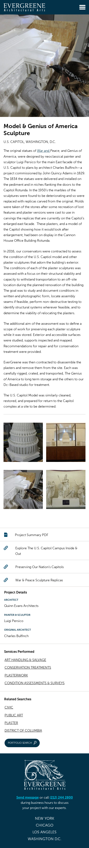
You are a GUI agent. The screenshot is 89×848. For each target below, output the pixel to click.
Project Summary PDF (31, 535)
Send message (27, 797)
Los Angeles (44, 832)
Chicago (44, 825)
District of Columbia (23, 730)
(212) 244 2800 (61, 797)
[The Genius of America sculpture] (65, 490)
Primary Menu (82, 7)
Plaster (11, 723)
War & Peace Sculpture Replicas (39, 580)
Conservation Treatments (28, 667)
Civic (9, 707)
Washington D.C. (44, 839)
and (43, 150)
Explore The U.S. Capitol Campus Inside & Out (46, 550)
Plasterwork (16, 675)
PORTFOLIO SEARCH (20, 742)
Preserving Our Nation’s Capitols (39, 567)
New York (44, 818)
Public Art (14, 715)
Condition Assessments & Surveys (35, 683)
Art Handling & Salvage (25, 660)
